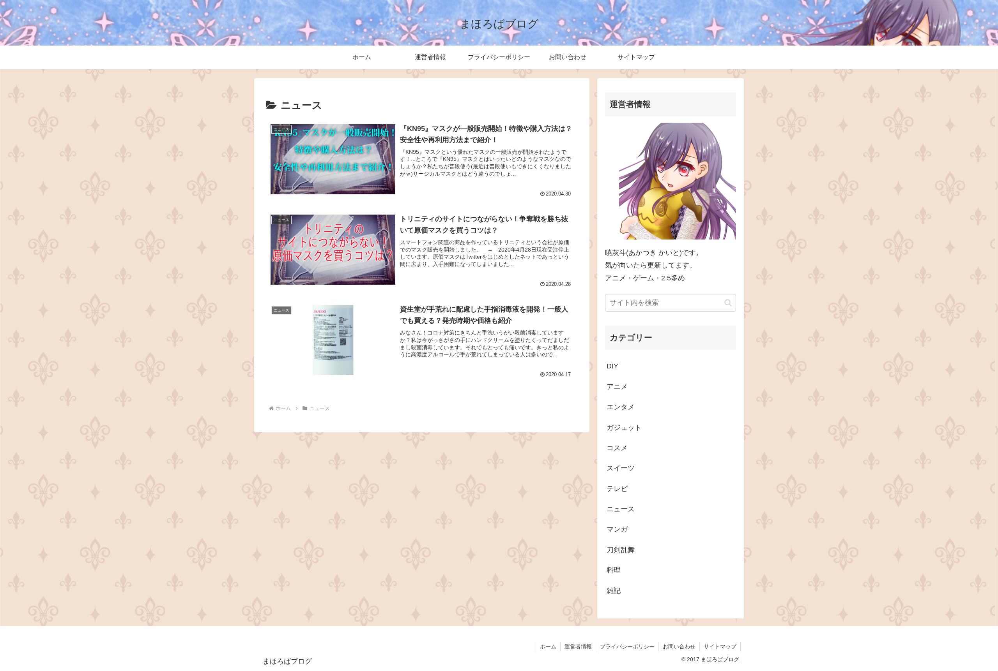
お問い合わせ (679, 646)
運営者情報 (578, 646)
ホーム (548, 646)
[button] (728, 302)
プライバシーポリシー (627, 646)
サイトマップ (720, 646)
